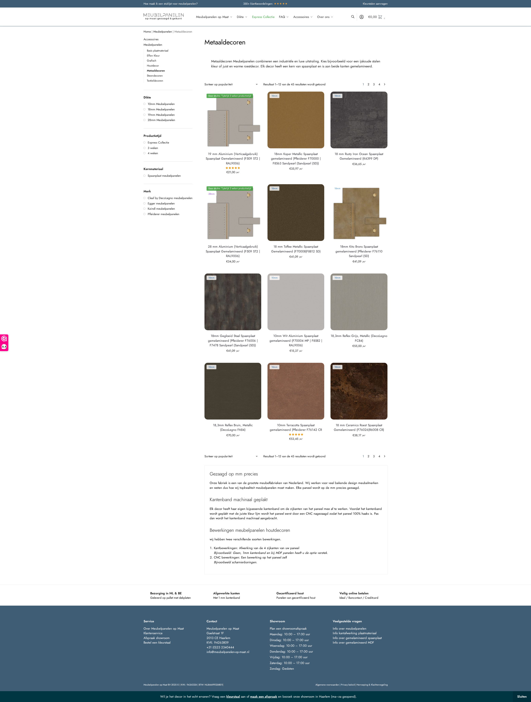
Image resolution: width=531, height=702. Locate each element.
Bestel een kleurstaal (158, 642)
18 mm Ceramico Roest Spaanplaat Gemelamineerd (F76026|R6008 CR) (359, 427)
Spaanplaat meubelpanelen (164, 176)
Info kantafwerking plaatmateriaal (354, 633)
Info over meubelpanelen (349, 628)
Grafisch (151, 61)
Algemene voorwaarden (327, 684)
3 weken (153, 148)
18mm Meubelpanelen (161, 109)
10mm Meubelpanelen (161, 104)
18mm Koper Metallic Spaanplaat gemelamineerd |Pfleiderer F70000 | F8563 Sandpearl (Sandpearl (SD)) (296, 159)
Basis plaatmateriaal (157, 51)
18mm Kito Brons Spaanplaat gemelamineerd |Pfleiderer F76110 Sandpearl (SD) (359, 251)
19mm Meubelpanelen (161, 115)
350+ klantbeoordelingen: (265, 4)
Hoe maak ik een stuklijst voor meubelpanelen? (171, 4)
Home (147, 32)
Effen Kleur (153, 56)
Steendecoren (155, 76)
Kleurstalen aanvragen (375, 4)
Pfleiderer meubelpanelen (163, 214)
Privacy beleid (348, 684)
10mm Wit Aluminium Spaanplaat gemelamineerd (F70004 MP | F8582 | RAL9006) (296, 341)
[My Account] (361, 16)
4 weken (153, 153)
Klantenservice (153, 633)
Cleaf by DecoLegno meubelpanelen (170, 198)
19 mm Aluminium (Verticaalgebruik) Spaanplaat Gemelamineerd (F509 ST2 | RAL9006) (233, 159)
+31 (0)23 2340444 (220, 647)
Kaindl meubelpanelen (161, 209)
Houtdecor (153, 66)
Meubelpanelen (162, 32)
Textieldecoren (155, 81)
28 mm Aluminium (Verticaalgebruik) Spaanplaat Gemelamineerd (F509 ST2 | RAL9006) (233, 251)
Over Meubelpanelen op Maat (164, 628)
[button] (378, 17)
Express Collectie (158, 142)
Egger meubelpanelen (161, 203)
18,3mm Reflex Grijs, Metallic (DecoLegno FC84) (359, 338)
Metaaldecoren (156, 71)
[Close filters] (193, 40)
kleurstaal (233, 696)
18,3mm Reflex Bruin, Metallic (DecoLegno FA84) (233, 427)
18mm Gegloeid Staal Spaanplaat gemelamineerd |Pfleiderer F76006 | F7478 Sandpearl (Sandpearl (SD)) (233, 341)
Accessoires (151, 39)
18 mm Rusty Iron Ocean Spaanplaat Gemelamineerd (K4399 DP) (359, 156)
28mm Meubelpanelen (161, 120)
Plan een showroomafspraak (288, 628)
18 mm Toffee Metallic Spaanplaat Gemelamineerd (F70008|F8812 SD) (296, 249)
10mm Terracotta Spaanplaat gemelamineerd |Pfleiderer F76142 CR (296, 427)
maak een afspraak (263, 696)
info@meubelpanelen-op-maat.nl (228, 652)
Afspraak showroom (157, 638)
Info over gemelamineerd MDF (353, 642)
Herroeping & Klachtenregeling (372, 684)
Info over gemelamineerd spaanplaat (357, 638)
